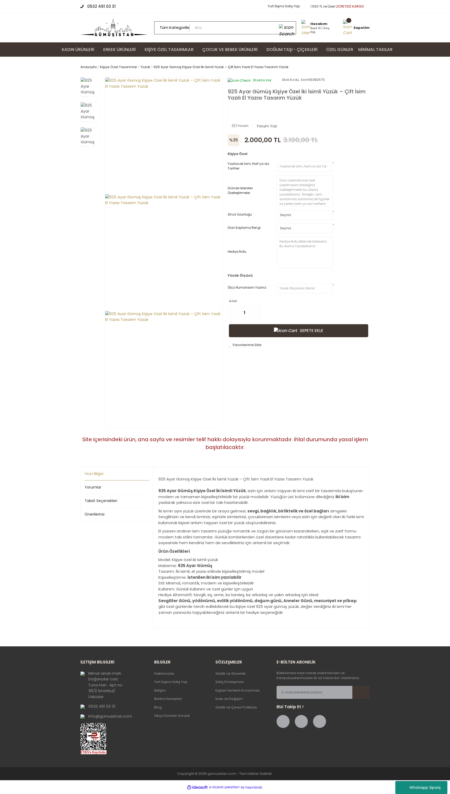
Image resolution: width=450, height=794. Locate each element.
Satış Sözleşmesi (229, 681)
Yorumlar (93, 487)
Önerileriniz (95, 514)
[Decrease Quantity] (236, 312)
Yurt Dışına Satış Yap (284, 6)
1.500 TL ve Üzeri (337, 6)
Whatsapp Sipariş (425, 787)
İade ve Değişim (229, 698)
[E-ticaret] (224, 787)
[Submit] (364, 692)
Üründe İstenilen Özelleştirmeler (240, 190)
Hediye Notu (237, 251)
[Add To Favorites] (245, 345)
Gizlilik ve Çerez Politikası (236, 707)
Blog (158, 707)
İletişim (160, 690)
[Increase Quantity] (253, 312)
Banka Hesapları (168, 698)
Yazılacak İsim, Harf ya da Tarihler (248, 166)
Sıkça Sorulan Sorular (172, 715)
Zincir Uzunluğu (240, 214)
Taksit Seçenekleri (101, 500)
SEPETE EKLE (311, 331)
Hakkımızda (164, 673)
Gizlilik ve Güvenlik (230, 673)
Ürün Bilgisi (94, 473)
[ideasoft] (197, 787)
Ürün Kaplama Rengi (244, 227)
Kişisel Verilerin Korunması (237, 690)
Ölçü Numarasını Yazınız (247, 287)
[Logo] (114, 27)
